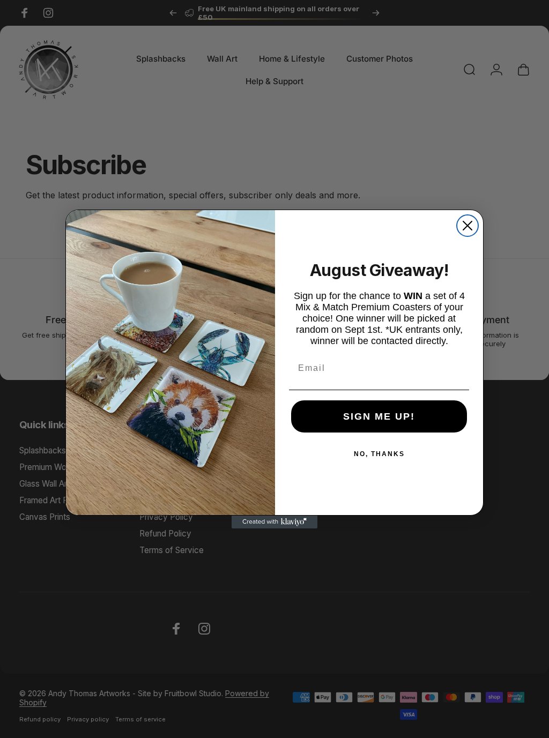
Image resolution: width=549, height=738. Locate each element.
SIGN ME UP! (379, 416)
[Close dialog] (467, 225)
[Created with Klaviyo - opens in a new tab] (274, 522)
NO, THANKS (379, 454)
